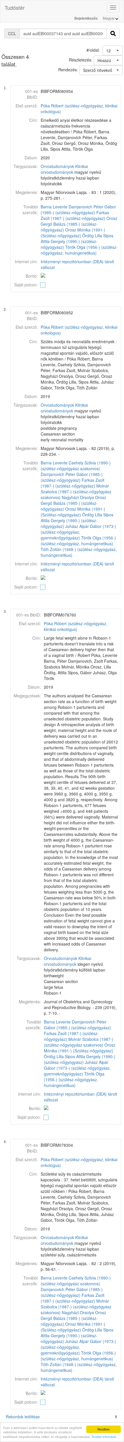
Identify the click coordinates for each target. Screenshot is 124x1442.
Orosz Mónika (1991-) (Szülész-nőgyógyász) (73, 232)
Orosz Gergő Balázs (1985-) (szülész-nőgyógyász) (79, 224)
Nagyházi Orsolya (78, 497)
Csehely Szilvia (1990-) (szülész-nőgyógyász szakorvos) (76, 465)
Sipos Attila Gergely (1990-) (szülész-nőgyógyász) (77, 241)
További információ (103, 1436)
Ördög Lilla (92, 235)
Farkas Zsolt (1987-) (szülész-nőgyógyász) (75, 215)
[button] (112, 50)
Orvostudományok (57, 166)
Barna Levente (54, 207)
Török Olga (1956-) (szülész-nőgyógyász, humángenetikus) (79, 250)
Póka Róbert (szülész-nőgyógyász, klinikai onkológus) (75, 626)
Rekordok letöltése (23, 1416)
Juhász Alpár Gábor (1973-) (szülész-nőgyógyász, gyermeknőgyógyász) (78, 532)
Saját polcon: (26, 284)
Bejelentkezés (86, 18)
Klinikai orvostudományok (64, 169)
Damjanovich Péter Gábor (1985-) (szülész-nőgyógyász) (78, 209)
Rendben (103, 1429)
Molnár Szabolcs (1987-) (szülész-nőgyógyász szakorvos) (76, 491)
